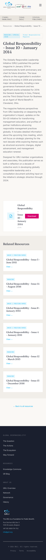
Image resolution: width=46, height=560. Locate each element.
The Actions (8, 446)
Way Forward (8, 455)
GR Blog (6, 474)
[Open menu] (40, 5)
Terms (21, 551)
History (6, 502)
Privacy (13, 551)
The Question (8, 441)
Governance (8, 497)
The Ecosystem (9, 450)
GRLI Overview (9, 488)
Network (6, 493)
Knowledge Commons (12, 469)
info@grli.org (7, 532)
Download (32, 216)
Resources (7, 26)
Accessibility (31, 551)
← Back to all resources (23, 406)
